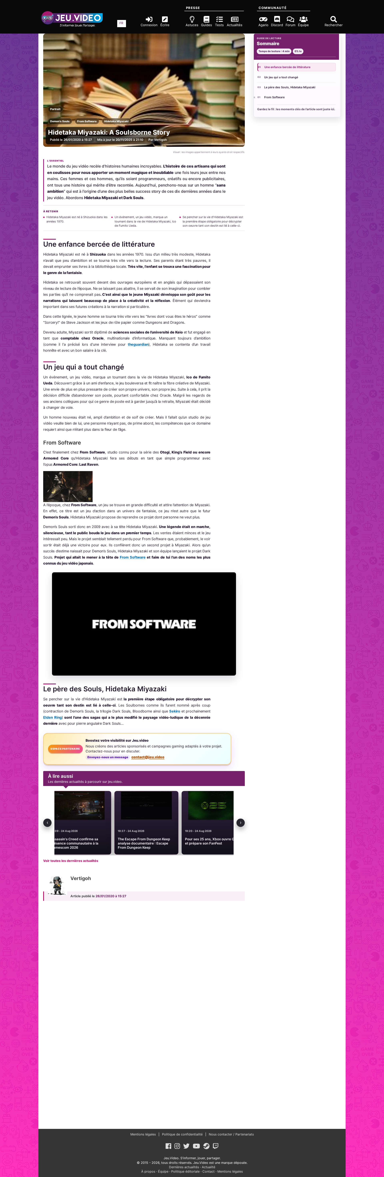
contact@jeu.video (147, 757)
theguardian (138, 344)
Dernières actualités (184, 1167)
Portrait (55, 109)
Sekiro (174, 711)
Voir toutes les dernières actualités (70, 861)
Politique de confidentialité (182, 1134)
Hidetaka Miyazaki (116, 121)
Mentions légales (143, 1134)
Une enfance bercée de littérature (287, 67)
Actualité (208, 1167)
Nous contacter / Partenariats (231, 1134)
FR (121, 23)
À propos (148, 1171)
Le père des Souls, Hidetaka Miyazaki (289, 87)
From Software (87, 121)
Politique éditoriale (185, 1171)
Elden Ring (52, 717)
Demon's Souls (60, 121)
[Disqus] (144, 959)
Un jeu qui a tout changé (281, 77)
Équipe (163, 1171)
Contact (208, 1171)
